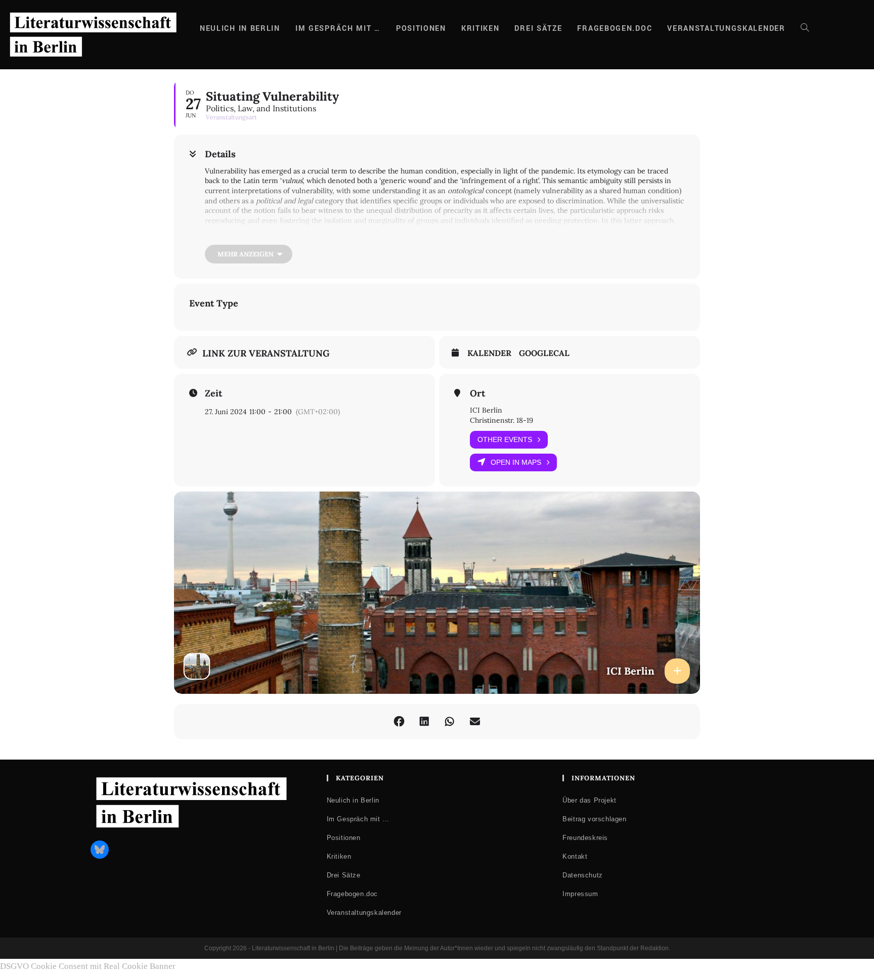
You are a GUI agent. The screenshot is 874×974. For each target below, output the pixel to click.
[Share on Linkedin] (424, 721)
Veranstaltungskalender (364, 912)
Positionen (344, 838)
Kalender (489, 353)
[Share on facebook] (399, 721)
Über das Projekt (589, 800)
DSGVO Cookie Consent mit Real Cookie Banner (88, 966)
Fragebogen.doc (352, 894)
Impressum (580, 894)
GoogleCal (544, 353)
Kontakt (574, 856)
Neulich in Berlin (353, 800)
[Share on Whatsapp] (449, 721)
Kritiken (339, 856)
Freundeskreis (585, 838)
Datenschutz (582, 875)
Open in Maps (516, 462)
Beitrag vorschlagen (594, 819)
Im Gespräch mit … (358, 819)
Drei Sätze (344, 875)
